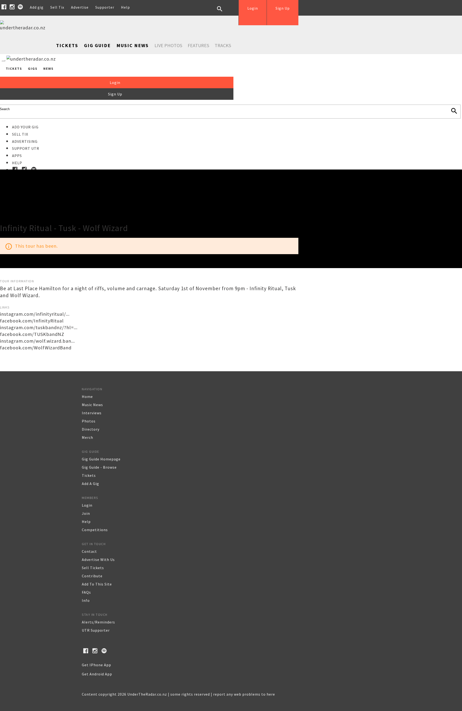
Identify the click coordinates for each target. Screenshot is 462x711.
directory (90, 429)
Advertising (25, 141)
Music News (132, 45)
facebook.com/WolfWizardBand (35, 348)
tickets (89, 475)
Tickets (67, 45)
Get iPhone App (96, 664)
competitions (95, 529)
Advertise (80, 7)
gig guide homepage (101, 459)
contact (89, 551)
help (86, 521)
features (198, 45)
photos (89, 421)
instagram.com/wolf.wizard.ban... (37, 341)
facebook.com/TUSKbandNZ (32, 334)
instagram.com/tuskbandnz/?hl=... (38, 327)
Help (125, 7)
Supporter (104, 7)
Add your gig (25, 127)
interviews (92, 412)
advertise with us (98, 559)
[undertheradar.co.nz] (24, 28)
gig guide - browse (99, 467)
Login (252, 8)
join (86, 513)
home (87, 396)
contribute (92, 575)
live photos (168, 45)
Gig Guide (97, 45)
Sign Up (283, 8)
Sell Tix (57, 7)
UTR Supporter (96, 630)
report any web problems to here (244, 694)
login (87, 505)
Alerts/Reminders (98, 622)
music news (92, 404)
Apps (17, 155)
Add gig (37, 7)
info (86, 600)
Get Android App (97, 674)
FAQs (86, 592)
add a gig (90, 483)
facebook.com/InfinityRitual (32, 321)
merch (87, 437)
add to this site (97, 584)
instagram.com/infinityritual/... (35, 314)
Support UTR (25, 148)
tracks (223, 45)
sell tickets (93, 567)
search (223, 12)
